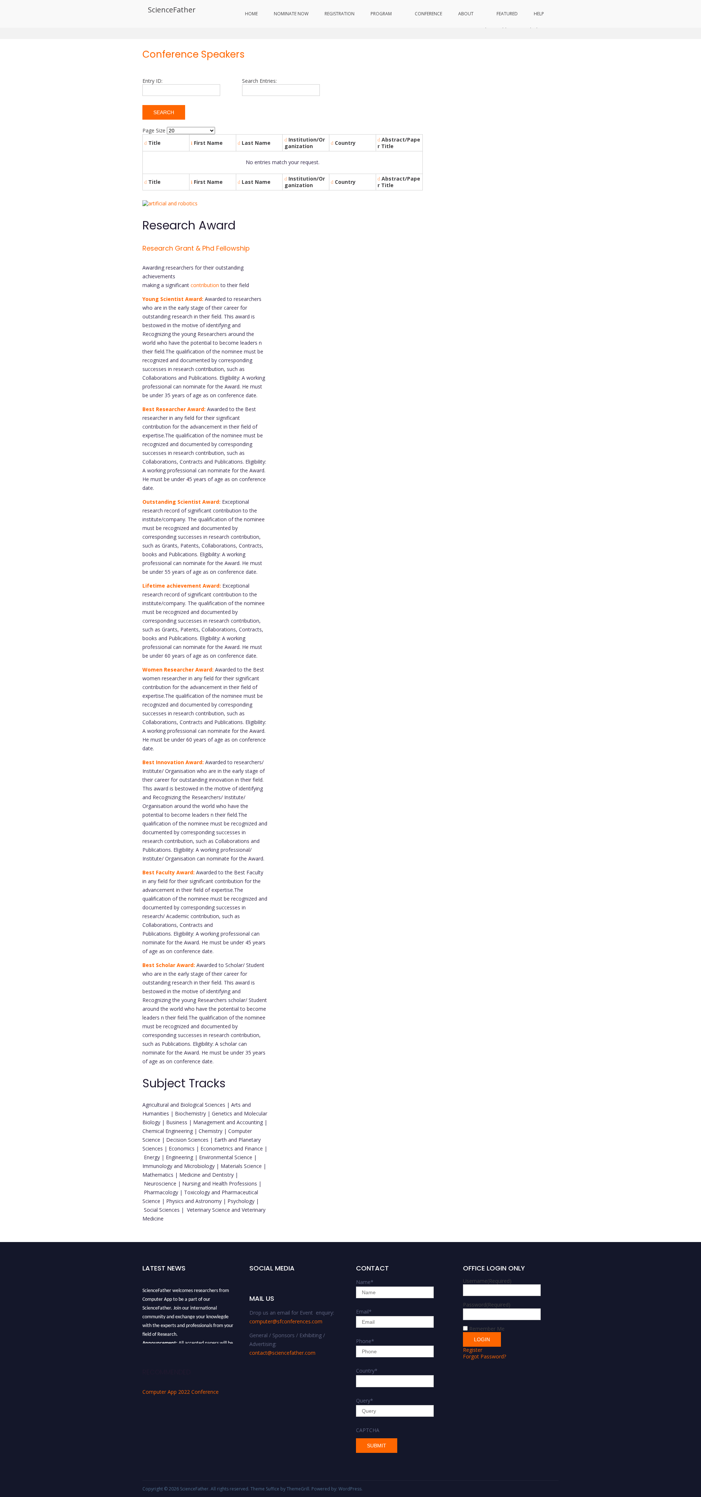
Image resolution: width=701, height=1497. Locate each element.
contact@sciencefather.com (282, 1352)
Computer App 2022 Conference (180, 1391)
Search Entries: (259, 80)
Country (367, 1370)
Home (251, 14)
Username (487, 1280)
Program (381, 14)
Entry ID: (152, 80)
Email (364, 1311)
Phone (365, 1341)
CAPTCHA (367, 1430)
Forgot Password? (484, 1356)
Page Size (153, 130)
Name (365, 1282)
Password (486, 1304)
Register (472, 1349)
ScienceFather (172, 10)
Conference (428, 14)
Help (539, 14)
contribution (205, 285)
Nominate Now (291, 14)
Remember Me (487, 1328)
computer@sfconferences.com (285, 1321)
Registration (340, 14)
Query (364, 1400)
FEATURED (507, 14)
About (466, 14)
